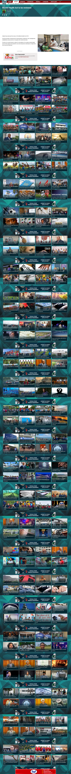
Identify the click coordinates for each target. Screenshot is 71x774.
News (16, 1)
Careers (45, 1)
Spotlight (54, 1)
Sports (22, 1)
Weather (17, 3)
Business (30, 1)
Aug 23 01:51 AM (11, 3)
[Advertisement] (35, 25)
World (38, 1)
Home (9, 1)
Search (22, 3)
